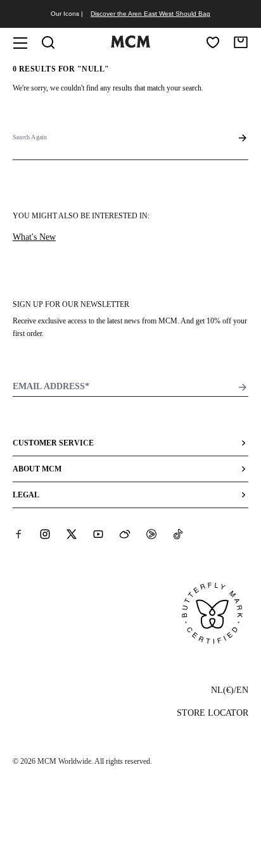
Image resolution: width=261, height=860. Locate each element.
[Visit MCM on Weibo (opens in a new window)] (124, 534)
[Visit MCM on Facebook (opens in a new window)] (18, 534)
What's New (34, 237)
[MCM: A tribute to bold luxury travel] (130, 45)
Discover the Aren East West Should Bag (150, 13)
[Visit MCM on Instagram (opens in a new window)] (45, 534)
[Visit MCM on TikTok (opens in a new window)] (178, 534)
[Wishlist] (212, 42)
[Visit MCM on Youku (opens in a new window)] (151, 534)
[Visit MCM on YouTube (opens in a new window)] (98, 534)
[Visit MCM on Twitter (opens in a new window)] (71, 534)
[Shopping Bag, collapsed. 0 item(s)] (240, 42)
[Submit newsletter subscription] (242, 387)
